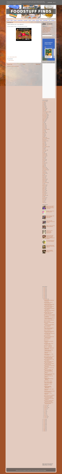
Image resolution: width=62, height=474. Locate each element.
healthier (43, 144)
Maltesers (43, 175)
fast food (43, 176)
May (45, 412)
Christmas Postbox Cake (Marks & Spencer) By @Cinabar (49, 318)
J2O (43, 201)
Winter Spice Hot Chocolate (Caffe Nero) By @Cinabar (49, 391)
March (45, 415)
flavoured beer (44, 115)
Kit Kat (43, 130)
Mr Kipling (43, 153)
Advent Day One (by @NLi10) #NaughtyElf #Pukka (48, 403)
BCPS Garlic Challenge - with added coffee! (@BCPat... (48, 370)
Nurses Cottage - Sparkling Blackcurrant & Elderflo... (48, 382)
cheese (43, 151)
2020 (44, 295)
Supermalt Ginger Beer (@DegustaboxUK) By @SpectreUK (47, 387)
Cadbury (43, 109)
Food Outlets (45, 20)
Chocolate (25, 20)
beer (43, 102)
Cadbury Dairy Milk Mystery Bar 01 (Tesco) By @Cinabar (50, 221)
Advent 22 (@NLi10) (47, 326)
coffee (43, 121)
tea (42, 122)
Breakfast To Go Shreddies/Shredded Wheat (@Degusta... (48, 379)
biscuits (43, 106)
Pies (43, 161)
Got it (54, 2)
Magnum (43, 188)
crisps (43, 103)
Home (8, 20)
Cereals (33, 20)
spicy (43, 136)
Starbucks (43, 167)
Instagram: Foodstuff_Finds (46, 29)
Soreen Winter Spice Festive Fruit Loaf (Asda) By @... (49, 333)
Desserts (52, 20)
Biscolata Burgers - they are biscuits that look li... (48, 302)
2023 (44, 291)
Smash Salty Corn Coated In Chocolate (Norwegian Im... (48, 397)
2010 (44, 428)
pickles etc (44, 190)
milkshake (43, 132)
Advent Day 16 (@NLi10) (48, 345)
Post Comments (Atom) (15, 66)
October (45, 406)
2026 (44, 287)
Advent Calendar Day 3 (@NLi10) (49, 395)
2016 (44, 420)
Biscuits (37, 20)
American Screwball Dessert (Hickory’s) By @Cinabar (49, 251)
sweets (43, 107)
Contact (15, 20)
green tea (43, 159)
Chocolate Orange (45, 129)
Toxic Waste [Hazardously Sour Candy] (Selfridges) (50, 241)
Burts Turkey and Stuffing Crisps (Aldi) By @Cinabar (49, 337)
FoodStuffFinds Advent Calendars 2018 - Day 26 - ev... (49, 311)
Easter (43, 124)
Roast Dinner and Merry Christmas (49, 314)
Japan (43, 165)
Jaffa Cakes (44, 173)
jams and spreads (45, 138)
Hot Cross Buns (44, 182)
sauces (43, 131)
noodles (43, 145)
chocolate (43, 101)
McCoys (43, 189)
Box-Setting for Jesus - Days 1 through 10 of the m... (48, 343)
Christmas (43, 108)
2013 (44, 424)
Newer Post (9, 64)
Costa (43, 158)
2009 (44, 429)
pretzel (43, 191)
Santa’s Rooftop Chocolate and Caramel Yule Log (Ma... (49, 307)
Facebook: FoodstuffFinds (46, 28)
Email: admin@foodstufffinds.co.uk (47, 27)
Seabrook (43, 180)
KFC (43, 196)
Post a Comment (11, 60)
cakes (43, 110)
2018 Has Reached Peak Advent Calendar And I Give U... (49, 331)
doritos (43, 194)
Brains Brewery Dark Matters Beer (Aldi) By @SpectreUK (49, 374)
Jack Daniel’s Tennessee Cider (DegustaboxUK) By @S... (48, 401)
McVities (43, 139)
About (11, 20)
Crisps (30, 20)
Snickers (43, 181)
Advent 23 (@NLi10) (47, 321)
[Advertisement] (21, 50)
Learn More (50, 2)
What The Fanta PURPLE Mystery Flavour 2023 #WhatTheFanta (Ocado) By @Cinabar (50, 207)
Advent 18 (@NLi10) (47, 338)
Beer (41, 20)
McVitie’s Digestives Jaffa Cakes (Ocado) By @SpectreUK (50, 217)
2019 (44, 296)
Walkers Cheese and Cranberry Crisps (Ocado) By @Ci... (49, 328)
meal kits (43, 160)
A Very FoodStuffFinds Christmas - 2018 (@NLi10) (49, 309)
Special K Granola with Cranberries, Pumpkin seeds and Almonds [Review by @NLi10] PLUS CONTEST (50, 237)
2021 (44, 294)
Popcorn (43, 128)
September (46, 407)
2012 (44, 425)
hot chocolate (44, 117)
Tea (49, 20)
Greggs (43, 202)
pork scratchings (44, 169)
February (45, 416)
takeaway (43, 172)
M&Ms (43, 166)
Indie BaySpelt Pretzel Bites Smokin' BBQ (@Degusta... (48, 358)
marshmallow (44, 195)
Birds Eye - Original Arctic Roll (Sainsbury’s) (50, 211)
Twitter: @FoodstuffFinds (46, 30)
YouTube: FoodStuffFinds (46, 31)
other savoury (44, 114)
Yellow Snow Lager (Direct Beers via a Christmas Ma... (49, 325)
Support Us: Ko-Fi (45, 32)
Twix (43, 183)
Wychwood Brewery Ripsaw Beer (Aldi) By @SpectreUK (49, 304)
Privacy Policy (20, 20)
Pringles (43, 187)
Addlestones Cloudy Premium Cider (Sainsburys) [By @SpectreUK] (49, 231)
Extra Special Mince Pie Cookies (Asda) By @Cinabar (49, 364)
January (45, 417)
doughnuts (44, 154)
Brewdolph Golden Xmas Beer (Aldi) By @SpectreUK (48, 313)
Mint (43, 152)
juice (43, 174)
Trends (43, 147)
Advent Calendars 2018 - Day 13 (49, 356)
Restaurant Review (45, 146)
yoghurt (43, 143)
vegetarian (44, 137)
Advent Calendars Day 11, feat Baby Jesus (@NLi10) (48, 362)
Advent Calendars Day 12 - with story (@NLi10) (49, 360)
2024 (44, 290)
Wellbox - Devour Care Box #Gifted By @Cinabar (50, 226)
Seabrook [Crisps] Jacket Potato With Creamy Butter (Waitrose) (50, 246)
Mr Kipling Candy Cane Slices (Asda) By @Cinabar (48, 350)
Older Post (38, 64)
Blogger (45, 470)
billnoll (38, 470)
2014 (44, 423)
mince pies (44, 197)
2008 (44, 430)
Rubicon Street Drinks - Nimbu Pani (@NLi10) (48, 354)
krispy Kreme (44, 168)
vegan (43, 123)
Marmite (43, 198)
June (45, 411)
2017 (44, 419)
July (45, 410)
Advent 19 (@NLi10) (47, 335)
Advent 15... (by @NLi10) (48, 346)
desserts (43, 125)
